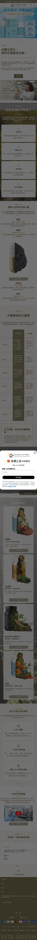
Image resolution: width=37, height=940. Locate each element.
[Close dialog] (35, 452)
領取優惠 (19, 477)
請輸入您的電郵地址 (8, 468)
